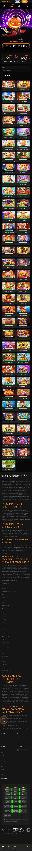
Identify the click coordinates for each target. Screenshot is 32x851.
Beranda (3, 849)
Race (2, 758)
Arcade (2, 766)
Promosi (18, 737)
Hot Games (3, 749)
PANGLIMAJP (4, 479)
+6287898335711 (24, 749)
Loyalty (18, 739)
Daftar (25, 1)
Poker (2, 769)
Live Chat (21, 849)
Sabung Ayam (4, 775)
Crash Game (4, 763)
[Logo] (6, 1)
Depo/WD (15, 849)
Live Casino (3, 755)
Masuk (17, 1)
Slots (2, 752)
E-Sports (3, 772)
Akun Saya (27, 849)
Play (20, 41)
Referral (18, 742)
